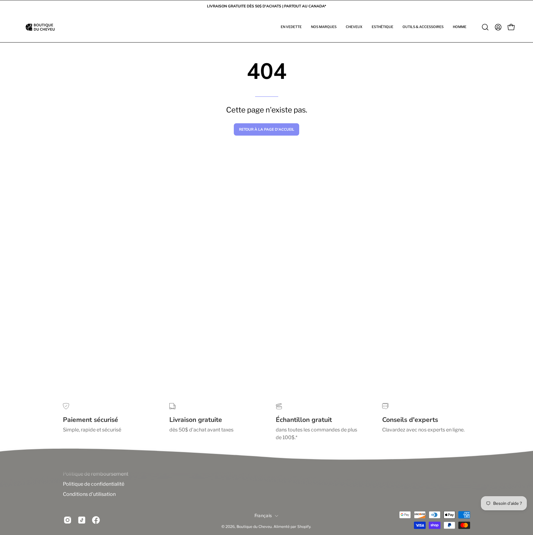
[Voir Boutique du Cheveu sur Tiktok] (81, 520)
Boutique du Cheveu (254, 527)
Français (263, 515)
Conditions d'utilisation (89, 494)
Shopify (303, 527)
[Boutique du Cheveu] (40, 27)
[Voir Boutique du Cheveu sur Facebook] (96, 520)
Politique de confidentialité (93, 484)
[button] (291, 27)
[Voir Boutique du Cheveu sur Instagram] (67, 520)
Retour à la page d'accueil (266, 129)
